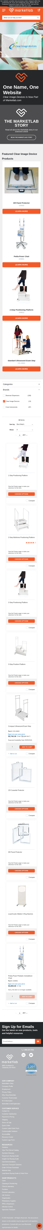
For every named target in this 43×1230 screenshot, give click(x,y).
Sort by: (12, 424)
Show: (12, 430)
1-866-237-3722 (29, 1050)
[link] (16, 435)
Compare (32, 501)
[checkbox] (4, 395)
